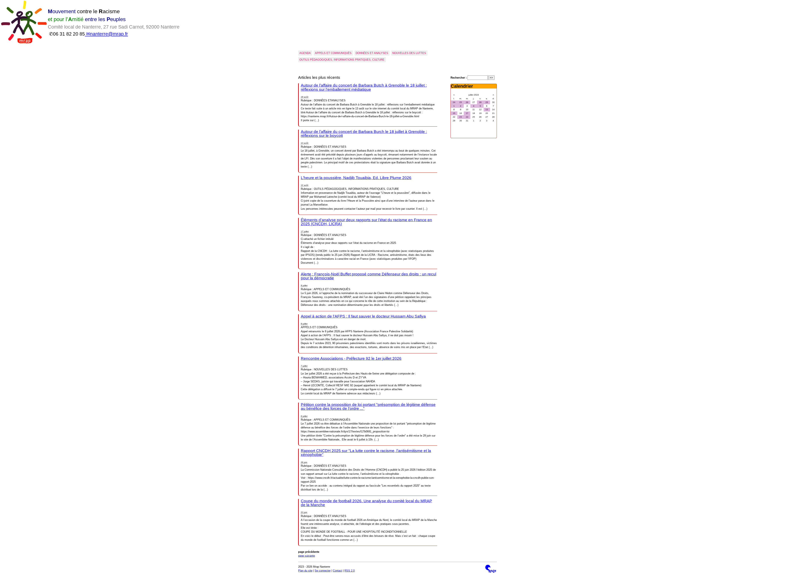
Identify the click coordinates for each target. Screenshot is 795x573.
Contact (337, 570)
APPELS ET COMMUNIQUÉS (333, 53)
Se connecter (323, 570)
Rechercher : (458, 77)
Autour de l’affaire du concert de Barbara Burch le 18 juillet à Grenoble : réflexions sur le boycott (364, 133)
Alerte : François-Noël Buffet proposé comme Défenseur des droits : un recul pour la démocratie (368, 276)
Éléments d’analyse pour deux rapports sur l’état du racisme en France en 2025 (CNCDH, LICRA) (366, 222)
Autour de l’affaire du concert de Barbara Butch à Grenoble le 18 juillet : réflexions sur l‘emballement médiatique (364, 87)
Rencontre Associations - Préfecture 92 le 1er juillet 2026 (351, 358)
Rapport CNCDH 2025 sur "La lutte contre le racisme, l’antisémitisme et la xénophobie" (366, 453)
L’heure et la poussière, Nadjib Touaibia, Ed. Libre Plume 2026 (356, 178)
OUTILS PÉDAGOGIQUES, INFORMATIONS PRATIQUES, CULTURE (341, 59)
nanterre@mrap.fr (109, 34)
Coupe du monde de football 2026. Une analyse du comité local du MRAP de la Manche (366, 503)
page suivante (306, 555)
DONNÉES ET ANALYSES (372, 53)
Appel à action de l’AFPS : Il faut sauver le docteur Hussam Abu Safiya (363, 316)
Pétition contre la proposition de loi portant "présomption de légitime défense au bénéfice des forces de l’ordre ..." (368, 406)
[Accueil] (24, 44)
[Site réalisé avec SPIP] (490, 569)
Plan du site (305, 570)
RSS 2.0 (349, 570)
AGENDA (305, 53)
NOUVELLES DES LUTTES (409, 53)
